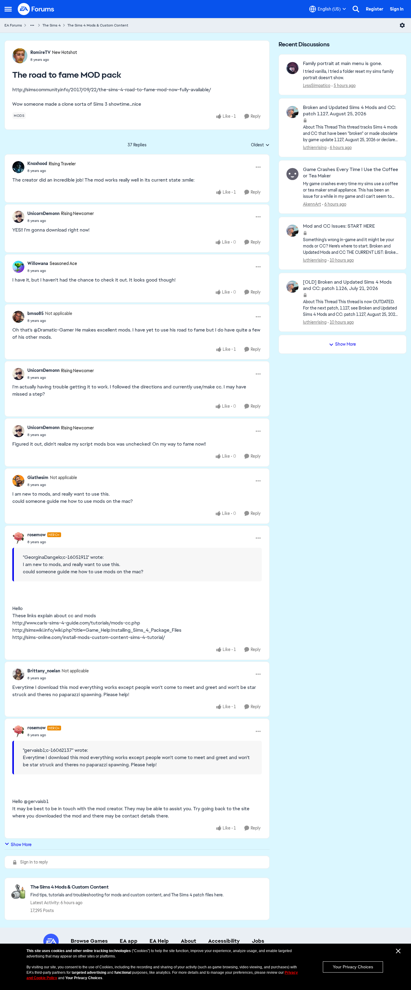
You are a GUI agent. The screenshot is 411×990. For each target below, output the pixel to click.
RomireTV (40, 52)
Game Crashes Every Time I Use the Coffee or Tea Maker (350, 173)
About (188, 941)
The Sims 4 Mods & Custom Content (97, 25)
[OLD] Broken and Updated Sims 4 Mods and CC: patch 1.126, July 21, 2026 (347, 285)
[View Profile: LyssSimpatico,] (292, 68)
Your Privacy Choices (353, 966)
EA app (129, 941)
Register (374, 9)
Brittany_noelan (43, 671)
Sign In (396, 9)
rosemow (36, 534)
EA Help (159, 941)
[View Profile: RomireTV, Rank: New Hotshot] (19, 55)
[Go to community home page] (36, 9)
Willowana (37, 263)
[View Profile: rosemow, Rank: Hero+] (18, 538)
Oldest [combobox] (260, 145)
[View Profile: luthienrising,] (292, 112)
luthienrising (314, 147)
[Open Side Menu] (8, 9)
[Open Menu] (402, 25)
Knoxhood (37, 163)
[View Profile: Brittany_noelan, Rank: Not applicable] (18, 674)
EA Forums (13, 25)
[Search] (356, 9)
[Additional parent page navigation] (32, 25)
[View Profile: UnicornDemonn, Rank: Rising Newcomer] (18, 217)
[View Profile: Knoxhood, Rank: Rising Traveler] (18, 167)
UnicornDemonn (43, 213)
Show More (21, 844)
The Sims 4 (51, 25)
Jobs (258, 941)
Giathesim (37, 477)
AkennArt (312, 204)
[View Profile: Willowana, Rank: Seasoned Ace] (18, 267)
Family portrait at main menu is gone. (342, 64)
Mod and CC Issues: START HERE (339, 226)
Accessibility (224, 941)
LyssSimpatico (316, 85)
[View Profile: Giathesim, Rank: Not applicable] (18, 481)
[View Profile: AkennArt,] (292, 174)
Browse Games (89, 941)
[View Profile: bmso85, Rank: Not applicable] (18, 317)
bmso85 (35, 313)
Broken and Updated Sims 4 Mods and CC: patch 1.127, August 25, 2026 (349, 110)
